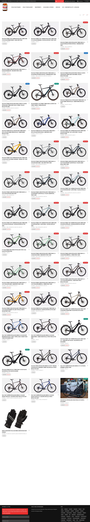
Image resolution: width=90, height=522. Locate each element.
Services (58, 7)
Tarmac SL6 (63, 516)
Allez (62, 509)
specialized (73, 514)
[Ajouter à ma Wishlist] (29, 38)
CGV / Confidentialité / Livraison (70, 7)
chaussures (75, 509)
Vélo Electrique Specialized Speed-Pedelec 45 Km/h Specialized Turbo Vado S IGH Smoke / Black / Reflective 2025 (72, 74)
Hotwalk (72, 510)
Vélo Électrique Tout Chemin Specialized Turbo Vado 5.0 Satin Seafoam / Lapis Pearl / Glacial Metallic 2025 (43, 224)
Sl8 (69, 514)
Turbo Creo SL (63, 518)
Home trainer (67, 510)
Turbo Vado (63, 520)
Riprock (74, 512)
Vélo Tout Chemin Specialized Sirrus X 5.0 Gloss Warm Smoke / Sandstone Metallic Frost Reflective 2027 (43, 336)
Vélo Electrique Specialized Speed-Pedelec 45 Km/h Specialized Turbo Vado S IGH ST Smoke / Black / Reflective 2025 (14, 105)
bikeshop (66, 509)
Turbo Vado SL (69, 520)
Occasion (81, 510)
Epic (83, 509)
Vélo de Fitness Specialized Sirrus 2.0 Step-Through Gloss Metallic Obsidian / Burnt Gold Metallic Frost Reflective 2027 (44, 367)
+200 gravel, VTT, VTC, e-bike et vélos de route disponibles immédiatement (21, 1)
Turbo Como (77, 516)
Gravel (62, 510)
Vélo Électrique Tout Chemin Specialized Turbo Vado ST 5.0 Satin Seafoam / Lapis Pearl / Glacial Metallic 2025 (73, 190)
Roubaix (84, 512)
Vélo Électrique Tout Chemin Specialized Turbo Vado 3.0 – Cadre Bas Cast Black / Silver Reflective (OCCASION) (73, 340)
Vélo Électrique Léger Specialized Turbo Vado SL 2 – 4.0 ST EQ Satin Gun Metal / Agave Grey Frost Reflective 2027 (72, 280)
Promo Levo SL (69, 512)
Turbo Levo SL (83, 518)
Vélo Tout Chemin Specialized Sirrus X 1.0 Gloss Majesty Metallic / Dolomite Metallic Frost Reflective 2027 (42, 396)
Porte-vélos (63, 512)
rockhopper (79, 512)
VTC (77, 520)
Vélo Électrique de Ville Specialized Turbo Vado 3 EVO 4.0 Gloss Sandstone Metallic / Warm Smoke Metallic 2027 (14, 132)
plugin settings (39, 511)
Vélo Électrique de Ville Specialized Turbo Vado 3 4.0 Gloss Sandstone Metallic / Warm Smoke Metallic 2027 (73, 101)
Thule (73, 516)
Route (62, 514)
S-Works (66, 514)
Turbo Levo (69, 518)
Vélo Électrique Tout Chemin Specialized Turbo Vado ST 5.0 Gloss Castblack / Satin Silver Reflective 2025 (14, 224)
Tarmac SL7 (68, 516)
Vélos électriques (16, 7)
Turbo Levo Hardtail (76, 518)
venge (74, 520)
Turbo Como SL (83, 516)
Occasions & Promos (48, 7)
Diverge (80, 509)
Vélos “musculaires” (28, 7)
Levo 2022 (77, 510)
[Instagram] (87, 1)
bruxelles (70, 509)
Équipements (38, 7)
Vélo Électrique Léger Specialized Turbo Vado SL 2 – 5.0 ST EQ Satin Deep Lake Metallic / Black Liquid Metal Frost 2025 (72, 163)
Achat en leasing (60, 1)
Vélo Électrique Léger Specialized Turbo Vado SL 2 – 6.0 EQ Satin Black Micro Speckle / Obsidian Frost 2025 (72, 44)
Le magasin (80, 1)
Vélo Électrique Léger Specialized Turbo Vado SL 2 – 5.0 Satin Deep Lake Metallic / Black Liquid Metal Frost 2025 (43, 193)
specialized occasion (80, 514)
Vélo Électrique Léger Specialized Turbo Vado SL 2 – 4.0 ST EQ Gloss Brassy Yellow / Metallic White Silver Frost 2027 (14, 310)
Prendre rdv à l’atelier (70, 1)
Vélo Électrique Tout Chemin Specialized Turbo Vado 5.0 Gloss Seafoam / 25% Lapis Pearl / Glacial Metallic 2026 (73, 132)
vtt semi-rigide (82, 520)
